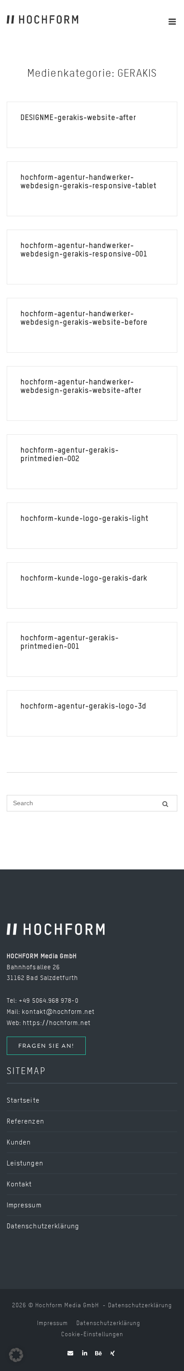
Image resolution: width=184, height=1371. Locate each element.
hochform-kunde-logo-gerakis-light (85, 518)
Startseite (23, 1100)
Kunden (19, 1142)
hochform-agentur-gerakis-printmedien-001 (70, 642)
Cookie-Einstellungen (92, 1334)
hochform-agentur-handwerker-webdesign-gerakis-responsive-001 (84, 249)
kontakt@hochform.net (58, 1011)
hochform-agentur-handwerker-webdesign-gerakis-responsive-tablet (89, 181)
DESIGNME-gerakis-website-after (78, 117)
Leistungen (25, 1163)
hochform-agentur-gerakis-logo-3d (83, 706)
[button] (16, 1355)
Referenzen (25, 1121)
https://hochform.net (56, 1022)
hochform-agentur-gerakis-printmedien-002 (70, 454)
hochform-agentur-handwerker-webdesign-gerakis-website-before (84, 317)
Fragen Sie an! (46, 1046)
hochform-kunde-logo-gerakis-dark (84, 578)
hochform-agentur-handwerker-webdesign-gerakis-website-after (81, 386)
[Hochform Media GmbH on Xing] (112, 1353)
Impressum (24, 1205)
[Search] (165, 803)
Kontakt (19, 1184)
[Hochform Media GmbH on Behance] (99, 1353)
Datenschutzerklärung (43, 1226)
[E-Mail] (70, 1353)
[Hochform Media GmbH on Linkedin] (85, 1353)
